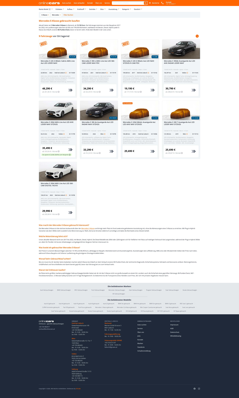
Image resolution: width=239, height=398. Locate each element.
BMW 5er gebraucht (155, 303)
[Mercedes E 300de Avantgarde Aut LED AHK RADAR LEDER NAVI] (181, 49)
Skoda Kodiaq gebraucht (76, 311)
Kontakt (90, 3)
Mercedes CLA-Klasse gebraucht (126, 307)
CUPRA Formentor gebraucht (50, 307)
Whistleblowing (175, 336)
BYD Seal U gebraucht (186, 303)
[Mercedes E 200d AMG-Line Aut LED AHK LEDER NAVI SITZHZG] (58, 110)
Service (107, 3)
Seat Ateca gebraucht (172, 307)
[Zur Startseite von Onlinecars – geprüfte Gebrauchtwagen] (49, 3)
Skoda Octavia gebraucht (95, 311)
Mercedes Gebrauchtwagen (117, 290)
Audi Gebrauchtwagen (46, 290)
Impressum (174, 325)
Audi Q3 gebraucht (108, 303)
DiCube (78, 389)
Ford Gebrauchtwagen (98, 290)
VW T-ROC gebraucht (163, 311)
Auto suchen (66, 3)
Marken (140, 343)
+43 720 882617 (44, 327)
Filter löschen (68, 15)
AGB (171, 328)
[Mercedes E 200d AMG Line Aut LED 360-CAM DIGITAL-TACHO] (58, 171)
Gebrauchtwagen (144, 321)
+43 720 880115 (77, 376)
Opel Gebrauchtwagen (135, 290)
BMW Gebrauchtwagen (64, 290)
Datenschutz (174, 332)
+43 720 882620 (77, 330)
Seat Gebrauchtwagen (172, 290)
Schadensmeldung (143, 351)
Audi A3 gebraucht (49, 303)
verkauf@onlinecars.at (47, 329)
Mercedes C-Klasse (87, 228)
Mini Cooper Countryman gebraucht (151, 307)
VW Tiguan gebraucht (179, 311)
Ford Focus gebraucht (84, 307)
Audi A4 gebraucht (64, 303)
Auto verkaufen (79, 3)
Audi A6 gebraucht (93, 303)
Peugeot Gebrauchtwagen (154, 290)
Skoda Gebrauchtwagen (190, 290)
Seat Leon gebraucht (188, 307)
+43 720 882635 (77, 361)
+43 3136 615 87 (110, 343)
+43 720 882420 (77, 345)
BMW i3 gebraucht (170, 303)
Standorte (155, 3)
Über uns (98, 3)
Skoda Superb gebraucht (114, 311)
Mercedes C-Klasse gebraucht (104, 307)
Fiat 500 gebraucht (69, 307)
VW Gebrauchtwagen (118, 294)
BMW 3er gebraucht (124, 303)
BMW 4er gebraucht (140, 303)
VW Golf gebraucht (131, 311)
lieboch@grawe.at (111, 347)
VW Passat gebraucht (147, 311)
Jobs (139, 336)
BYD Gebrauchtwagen (81, 290)
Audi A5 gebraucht (79, 303)
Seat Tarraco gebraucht (58, 311)
